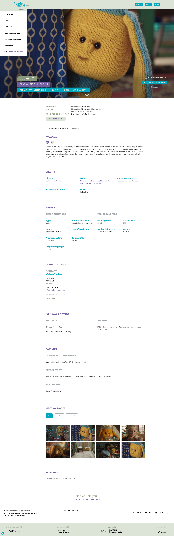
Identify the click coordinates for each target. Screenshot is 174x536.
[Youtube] (161, 512)
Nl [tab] (52, 142)
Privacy (19, 513)
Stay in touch (71, 511)
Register (21, 516)
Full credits (54, 119)
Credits (8, 20)
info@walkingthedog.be (55, 290)
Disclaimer (9, 513)
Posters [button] (72, 416)
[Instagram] (167, 512)
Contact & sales (12, 33)
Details (49, 298)
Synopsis (9, 14)
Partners (9, 45)
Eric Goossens (76, 114)
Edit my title (10, 516)
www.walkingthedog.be (55, 294)
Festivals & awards (13, 39)
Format (8, 27)
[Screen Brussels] (115, 531)
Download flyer (157, 77)
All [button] (49, 416)
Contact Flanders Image (86, 499)
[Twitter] (156, 512)
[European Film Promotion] (161, 531)
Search (139, 4)
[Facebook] (150, 512)
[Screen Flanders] (63, 531)
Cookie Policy (30, 513)
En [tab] (47, 142)
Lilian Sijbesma (86, 111)
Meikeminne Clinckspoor (81, 107)
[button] (58, 433)
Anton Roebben (89, 114)
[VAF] (15, 531)
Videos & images (16, 52)
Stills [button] (59, 416)
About (148, 4)
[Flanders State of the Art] (104, 531)
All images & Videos (154, 82)
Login (157, 4)
